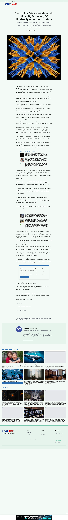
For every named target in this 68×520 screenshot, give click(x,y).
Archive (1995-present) (31, 439)
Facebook (21, 310)
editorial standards (19, 319)
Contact (42, 439)
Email (25, 310)
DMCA (65, 447)
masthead (25, 319)
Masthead (43, 434)
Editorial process (39, 30)
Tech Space (29, 434)
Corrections (43, 437)
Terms (61, 447)
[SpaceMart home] (11, 4)
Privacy (58, 447)
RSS (60, 442)
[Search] (62, 4)
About (42, 432)
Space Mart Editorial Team (31, 30)
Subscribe (61, 1)
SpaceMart (29, 432)
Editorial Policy (43, 436)
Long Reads (29, 437)
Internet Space (29, 436)
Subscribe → (59, 440)
